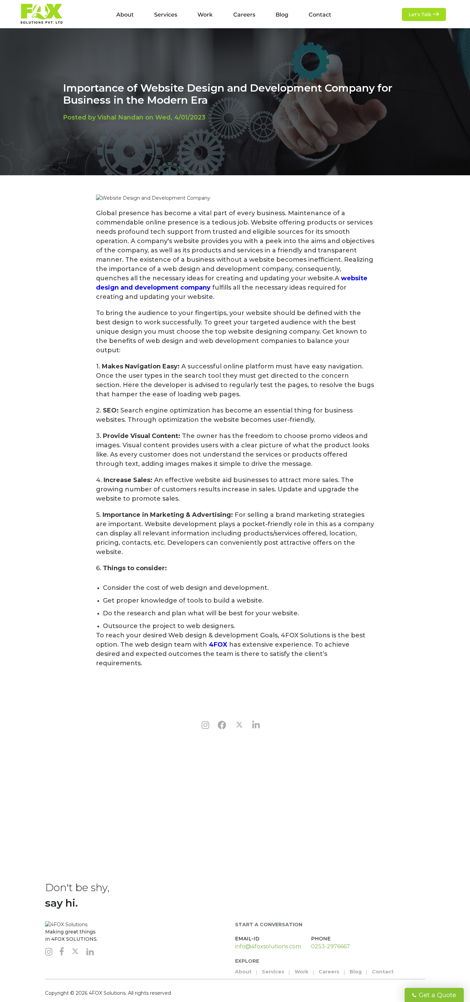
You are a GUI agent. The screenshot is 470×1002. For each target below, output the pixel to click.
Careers (244, 14)
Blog (282, 14)
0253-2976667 (330, 946)
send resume (280, 851)
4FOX (218, 644)
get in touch (45, 851)
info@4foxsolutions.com (268, 946)
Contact (320, 14)
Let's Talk (421, 14)
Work (205, 14)
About (125, 14)
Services (165, 14)
